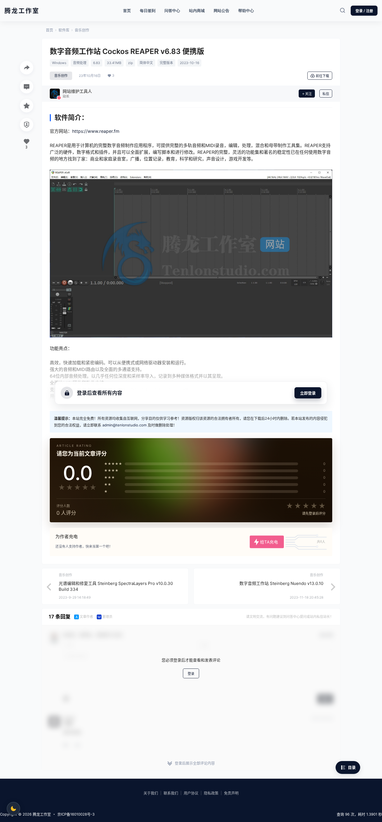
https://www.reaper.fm (95, 131)
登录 (191, 673)
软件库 (63, 30)
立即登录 (308, 393)
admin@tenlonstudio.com (124, 425)
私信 (325, 94)
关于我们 (150, 793)
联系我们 (171, 793)
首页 (127, 10)
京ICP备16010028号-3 (76, 814)
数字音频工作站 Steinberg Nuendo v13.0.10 (281, 583)
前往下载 (322, 76)
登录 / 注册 (364, 10)
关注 (308, 94)
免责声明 (231, 793)
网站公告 (221, 10)
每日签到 (147, 10)
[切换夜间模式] (13, 808)
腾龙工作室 (41, 814)
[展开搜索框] (342, 11)
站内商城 (199, 9)
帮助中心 (246, 10)
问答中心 (172, 10)
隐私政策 (211, 793)
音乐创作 (82, 30)
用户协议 (191, 793)
